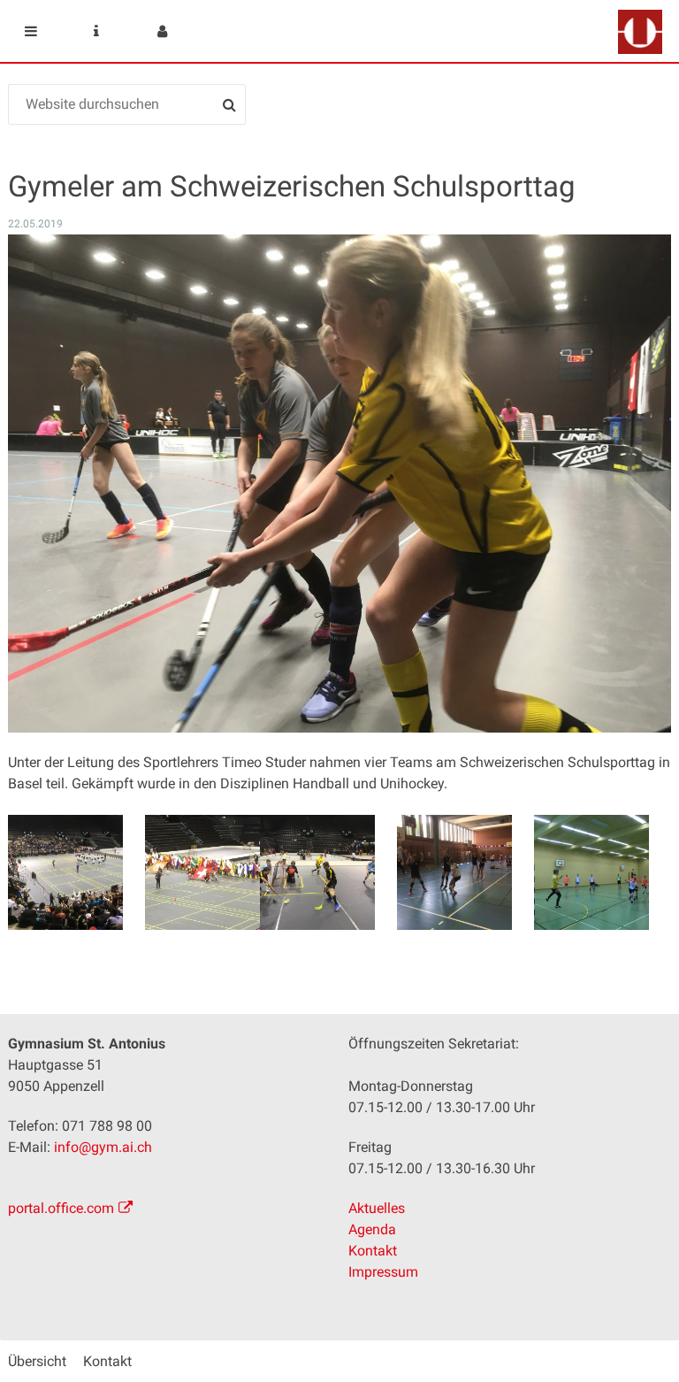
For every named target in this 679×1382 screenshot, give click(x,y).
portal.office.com (61, 1208)
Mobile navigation (31, 31)
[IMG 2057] (65, 872)
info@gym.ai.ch (103, 1147)
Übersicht (37, 1361)
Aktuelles (376, 1208)
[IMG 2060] (202, 872)
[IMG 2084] (454, 872)
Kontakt (372, 1250)
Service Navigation (96, 31)
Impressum (383, 1271)
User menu (162, 31)
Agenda (372, 1229)
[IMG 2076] (317, 872)
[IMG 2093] (591, 872)
